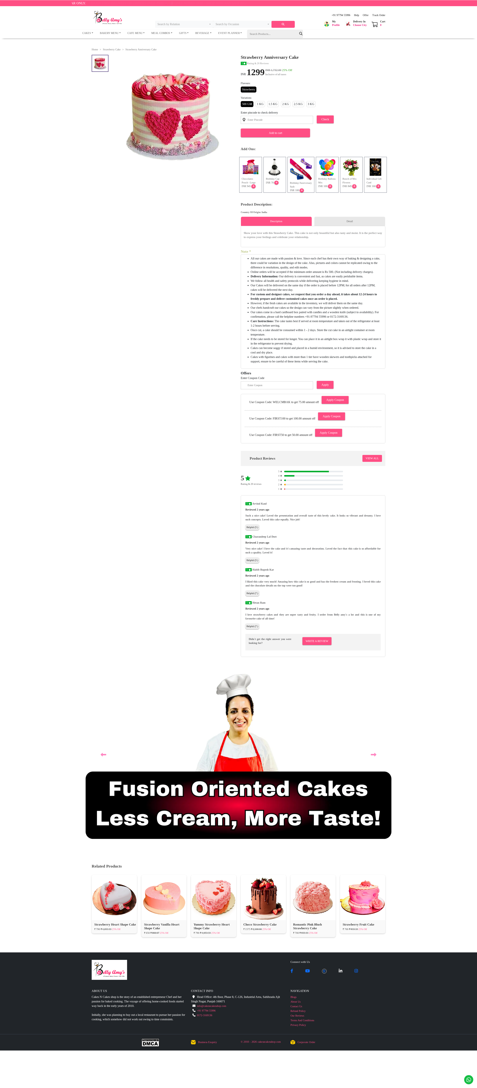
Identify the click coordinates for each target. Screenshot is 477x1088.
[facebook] (291, 794)
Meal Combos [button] (160, 33)
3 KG (311, 104)
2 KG (285, 104)
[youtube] (307, 794)
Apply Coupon (335, 399)
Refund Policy (298, 833)
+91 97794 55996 (341, 15)
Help (356, 15)
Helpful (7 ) (252, 593)
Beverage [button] (202, 33)
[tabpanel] (313, 235)
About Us (295, 824)
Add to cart (275, 132)
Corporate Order (306, 864)
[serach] (283, 24)
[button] (331, 24)
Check (325, 119)
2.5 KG (298, 104)
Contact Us (296, 829)
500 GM (247, 104)
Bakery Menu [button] (109, 33)
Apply (325, 384)
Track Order (378, 15)
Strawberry (248, 89)
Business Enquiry (207, 864)
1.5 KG (272, 104)
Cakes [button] (86, 33)
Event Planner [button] (229, 33)
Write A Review (317, 641)
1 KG (260, 104)
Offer (366, 15)
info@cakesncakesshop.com (211, 828)
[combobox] (184, 24)
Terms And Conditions (302, 843)
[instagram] (356, 794)
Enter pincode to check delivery (259, 112)
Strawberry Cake (112, 49)
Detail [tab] (350, 221)
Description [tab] (276, 221)
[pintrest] (324, 794)
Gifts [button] (183, 33)
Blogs (293, 819)
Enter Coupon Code (252, 378)
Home (95, 49)
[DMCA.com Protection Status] (152, 866)
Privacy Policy (298, 847)
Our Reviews (297, 838)
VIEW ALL (372, 458)
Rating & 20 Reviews (255, 63)
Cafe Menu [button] (135, 33)
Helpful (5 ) (252, 527)
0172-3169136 (204, 838)
